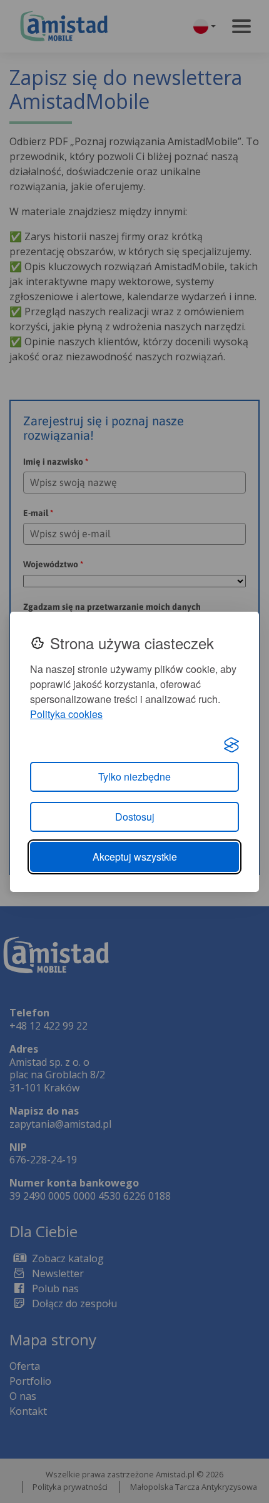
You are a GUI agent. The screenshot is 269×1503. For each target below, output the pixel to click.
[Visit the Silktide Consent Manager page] (231, 744)
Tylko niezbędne (134, 776)
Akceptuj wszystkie (135, 856)
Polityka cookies (66, 714)
